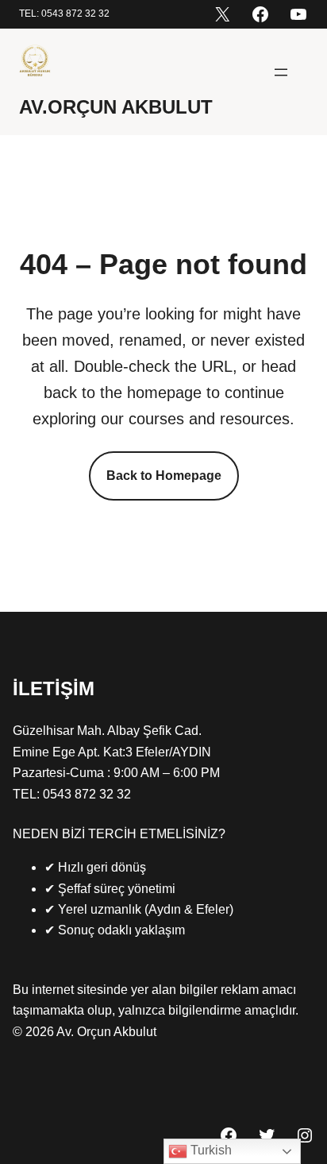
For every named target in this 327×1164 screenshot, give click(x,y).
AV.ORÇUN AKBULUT (116, 107)
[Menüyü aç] (280, 72)
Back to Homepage (163, 475)
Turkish (209, 1150)
